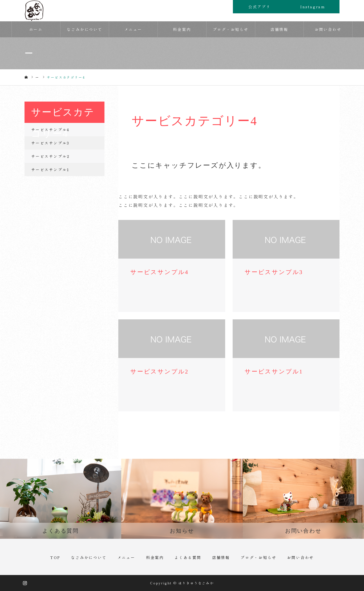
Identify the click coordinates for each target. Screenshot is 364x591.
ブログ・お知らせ (231, 29)
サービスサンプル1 (50, 169)
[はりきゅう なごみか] (34, 10)
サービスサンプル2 (50, 156)
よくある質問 (188, 557)
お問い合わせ (328, 29)
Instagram (312, 6)
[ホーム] (26, 77)
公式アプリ (259, 6)
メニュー (133, 29)
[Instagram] (25, 583)
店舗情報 (279, 29)
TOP (55, 557)
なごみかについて (84, 29)
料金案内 (182, 29)
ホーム (36, 29)
